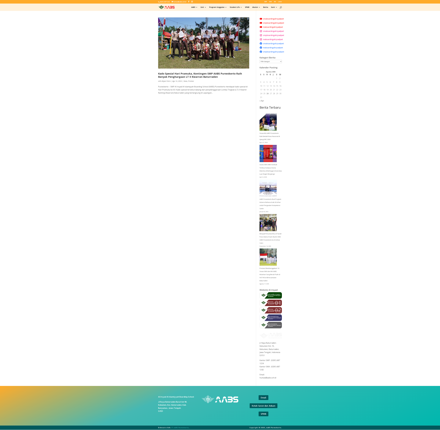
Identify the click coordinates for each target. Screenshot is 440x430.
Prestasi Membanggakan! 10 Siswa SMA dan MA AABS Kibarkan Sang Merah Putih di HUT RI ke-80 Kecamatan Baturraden (270, 274)
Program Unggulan (216, 7)
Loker (280, 2)
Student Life (235, 7)
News (185, 81)
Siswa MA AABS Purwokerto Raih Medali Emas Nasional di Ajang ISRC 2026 (270, 136)
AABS (193, 7)
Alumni (255, 7)
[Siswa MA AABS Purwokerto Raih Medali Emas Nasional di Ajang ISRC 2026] (268, 123)
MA (275, 2)
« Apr (262, 100)
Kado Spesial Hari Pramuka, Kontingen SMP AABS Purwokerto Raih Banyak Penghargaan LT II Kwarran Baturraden (200, 75)
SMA (270, 2)
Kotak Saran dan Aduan (263, 405)
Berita (265, 7)
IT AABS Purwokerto (180, 428)
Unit (202, 7)
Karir (273, 7)
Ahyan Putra (166, 81)
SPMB (247, 7)
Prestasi (191, 81)
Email (263, 397)
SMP (265, 2)
